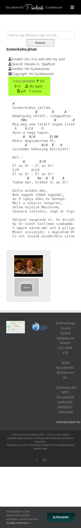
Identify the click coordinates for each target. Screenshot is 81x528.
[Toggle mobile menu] (72, 7)
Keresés (40, 42)
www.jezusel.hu (68, 422)
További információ (18, 522)
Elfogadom (61, 517)
